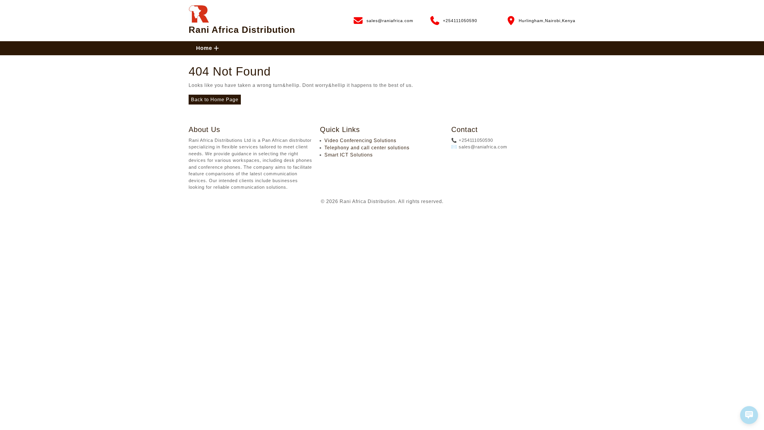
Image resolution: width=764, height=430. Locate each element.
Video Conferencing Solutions (360, 140)
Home (204, 48)
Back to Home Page (213, 98)
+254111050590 (453, 19)
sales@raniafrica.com (383, 19)
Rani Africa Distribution (242, 30)
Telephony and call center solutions (366, 147)
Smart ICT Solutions (348, 154)
